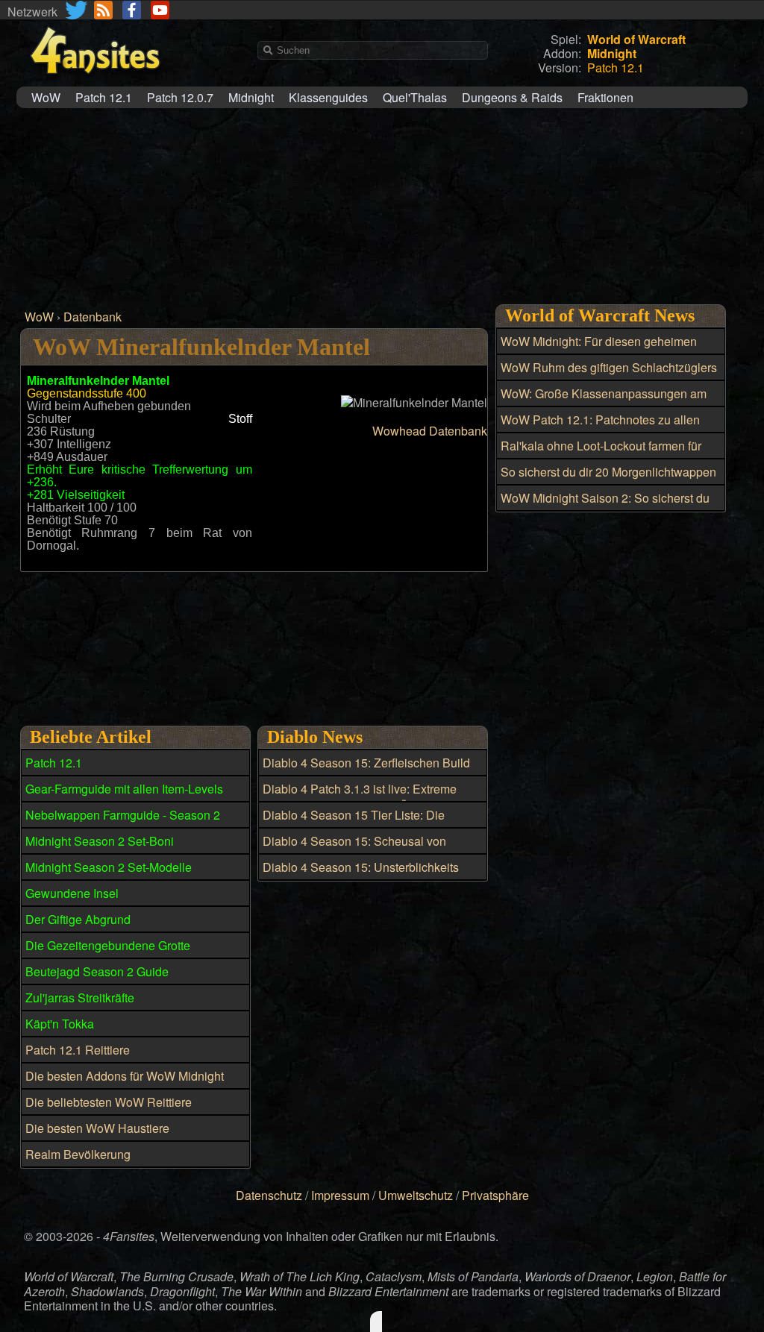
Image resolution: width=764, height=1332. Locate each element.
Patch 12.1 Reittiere (77, 1049)
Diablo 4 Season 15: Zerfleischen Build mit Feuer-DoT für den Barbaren (366, 771)
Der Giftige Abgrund (78, 919)
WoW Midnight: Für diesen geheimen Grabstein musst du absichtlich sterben (603, 350)
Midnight (251, 97)
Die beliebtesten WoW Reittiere (108, 1101)
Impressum (340, 1195)
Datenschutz (269, 1195)
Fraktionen (605, 97)
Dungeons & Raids (512, 97)
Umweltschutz (415, 1195)
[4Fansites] (94, 82)
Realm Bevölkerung (78, 1154)
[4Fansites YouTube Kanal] (160, 10)
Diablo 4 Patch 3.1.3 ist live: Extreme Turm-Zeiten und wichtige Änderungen (364, 797)
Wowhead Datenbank (429, 430)
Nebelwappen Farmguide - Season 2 (122, 814)
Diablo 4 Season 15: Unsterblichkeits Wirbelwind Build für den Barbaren (361, 875)
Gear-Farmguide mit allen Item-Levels (124, 788)
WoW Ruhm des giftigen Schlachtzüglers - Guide (609, 376)
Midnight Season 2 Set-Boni (99, 840)
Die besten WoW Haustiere (97, 1128)
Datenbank (92, 316)
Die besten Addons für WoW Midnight (124, 1075)
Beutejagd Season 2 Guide (97, 971)
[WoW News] (103, 10)
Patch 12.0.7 (180, 97)
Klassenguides (328, 97)
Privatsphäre (495, 1195)
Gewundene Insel (72, 893)
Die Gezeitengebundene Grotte (107, 945)
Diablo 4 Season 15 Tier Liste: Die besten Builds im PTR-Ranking (354, 823)
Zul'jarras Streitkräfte (79, 997)
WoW (45, 97)
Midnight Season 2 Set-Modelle (108, 867)
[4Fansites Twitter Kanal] (77, 10)
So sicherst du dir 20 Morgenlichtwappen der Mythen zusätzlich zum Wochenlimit (608, 480)
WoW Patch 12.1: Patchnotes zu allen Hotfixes (600, 428)
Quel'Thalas (415, 97)
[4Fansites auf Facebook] (131, 10)
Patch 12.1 (103, 97)
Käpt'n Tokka (59, 1023)
